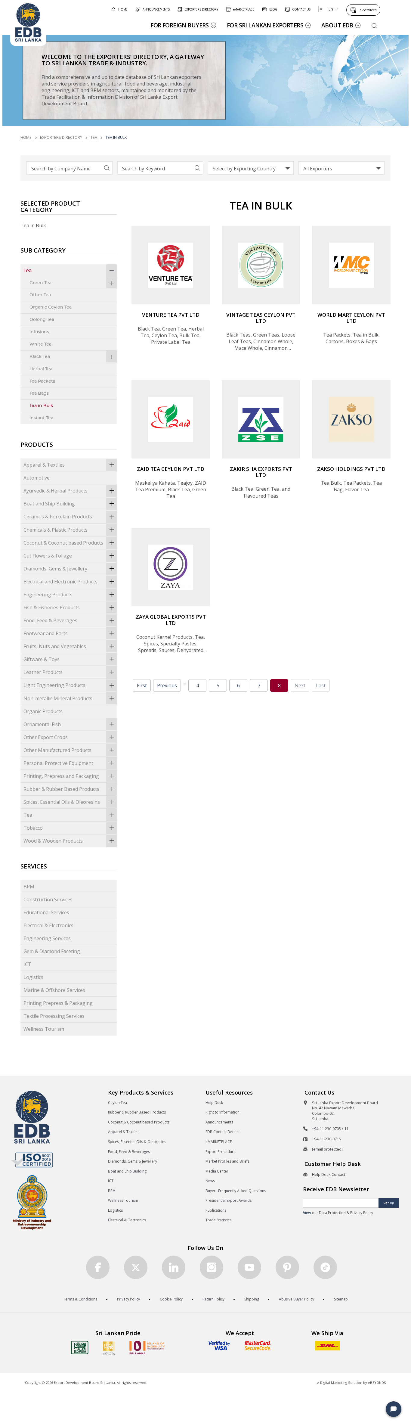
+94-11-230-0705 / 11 (330, 1128)
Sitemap (341, 1299)
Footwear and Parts (45, 633)
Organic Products (43, 711)
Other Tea (40, 295)
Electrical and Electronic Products (60, 581)
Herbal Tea (40, 369)
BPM (28, 886)
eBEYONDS (377, 1382)
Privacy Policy (128, 1299)
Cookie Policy (171, 1299)
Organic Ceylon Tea (50, 307)
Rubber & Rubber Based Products (61, 789)
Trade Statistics (218, 1220)
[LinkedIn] (173, 1267)
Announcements (219, 1122)
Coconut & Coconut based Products (63, 542)
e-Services (368, 10)
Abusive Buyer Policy (296, 1299)
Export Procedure (221, 1151)
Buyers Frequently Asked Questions (236, 1190)
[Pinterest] (287, 1267)
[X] (135, 1267)
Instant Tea (41, 418)
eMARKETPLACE (219, 1141)
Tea (94, 137)
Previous (167, 685)
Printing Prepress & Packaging (58, 1003)
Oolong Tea (41, 319)
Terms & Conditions (80, 1299)
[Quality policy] (32, 1159)
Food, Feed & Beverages (50, 620)
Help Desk (214, 1102)
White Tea (40, 344)
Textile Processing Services (54, 1016)
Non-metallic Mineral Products (57, 698)
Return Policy (213, 1299)
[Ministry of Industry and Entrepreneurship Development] (32, 1202)
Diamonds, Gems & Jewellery (55, 568)
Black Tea (39, 356)
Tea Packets (42, 381)
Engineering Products (48, 594)
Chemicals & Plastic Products (55, 530)
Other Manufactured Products (57, 750)
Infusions (39, 332)
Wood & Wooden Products (53, 840)
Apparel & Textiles (44, 464)
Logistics (33, 977)
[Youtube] (249, 1267)
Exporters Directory (61, 137)
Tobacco (33, 828)
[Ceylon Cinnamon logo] (109, 1348)
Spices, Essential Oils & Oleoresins (61, 802)
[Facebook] (98, 1267)
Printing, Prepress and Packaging (61, 776)
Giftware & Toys (41, 659)
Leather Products (43, 672)
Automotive (36, 477)
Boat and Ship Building (49, 503)
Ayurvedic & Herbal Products (55, 490)
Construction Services (48, 899)
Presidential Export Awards (229, 1200)
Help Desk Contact (328, 1174)
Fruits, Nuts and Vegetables (54, 646)
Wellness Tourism (43, 1029)
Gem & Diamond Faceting (51, 951)
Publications (216, 1210)
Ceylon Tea (117, 1102)
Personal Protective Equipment (58, 763)
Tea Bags (39, 393)
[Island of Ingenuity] (147, 1347)
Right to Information (222, 1112)
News (210, 1180)
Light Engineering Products (54, 685)
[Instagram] (211, 1267)
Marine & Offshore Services (54, 990)
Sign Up (389, 1203)
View (307, 1212)
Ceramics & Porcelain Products (57, 516)
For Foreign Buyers (179, 25)
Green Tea (40, 283)
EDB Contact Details (222, 1131)
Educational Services (46, 912)
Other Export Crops (45, 737)
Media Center (217, 1171)
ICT (27, 964)
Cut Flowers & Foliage (47, 555)
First (142, 685)
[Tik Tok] (325, 1267)
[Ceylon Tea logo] (79, 1347)
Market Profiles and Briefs (227, 1161)
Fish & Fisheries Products (51, 607)
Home (26, 137)
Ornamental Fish (42, 724)
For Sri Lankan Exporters (265, 25)
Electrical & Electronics (48, 925)
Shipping (251, 1299)
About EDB (337, 25)
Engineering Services (47, 938)
